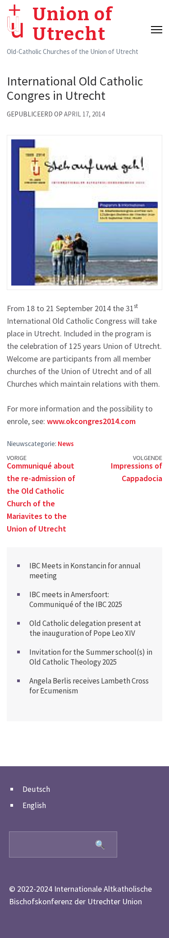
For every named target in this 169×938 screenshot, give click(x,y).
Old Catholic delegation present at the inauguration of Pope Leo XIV (85, 628)
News (66, 443)
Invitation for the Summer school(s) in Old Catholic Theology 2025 (90, 657)
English (34, 805)
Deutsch (36, 789)
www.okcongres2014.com (91, 421)
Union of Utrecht (72, 24)
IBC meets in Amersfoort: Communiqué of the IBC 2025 (75, 599)
